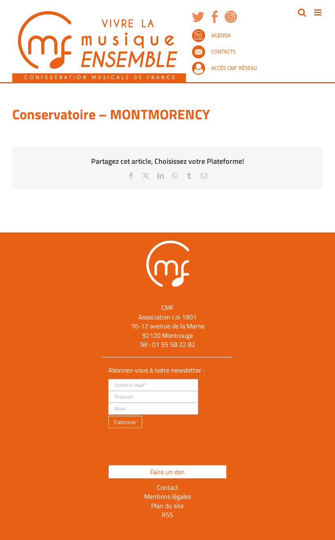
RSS (167, 514)
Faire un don (167, 472)
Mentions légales (167, 496)
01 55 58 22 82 (173, 344)
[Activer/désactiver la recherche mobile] (302, 12)
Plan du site (167, 505)
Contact (168, 487)
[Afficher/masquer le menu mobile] (318, 12)
